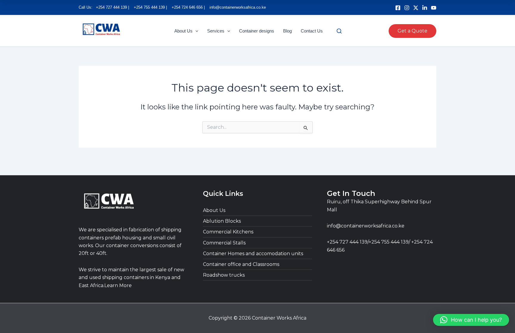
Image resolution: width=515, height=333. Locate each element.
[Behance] (424, 7)
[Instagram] (406, 7)
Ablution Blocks (222, 221)
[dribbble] (433, 7)
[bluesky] (415, 7)
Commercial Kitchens (228, 232)
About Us (183, 30)
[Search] (339, 31)
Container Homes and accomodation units (253, 253)
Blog (287, 30)
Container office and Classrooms (241, 264)
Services (215, 30)
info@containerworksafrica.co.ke (365, 226)
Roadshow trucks (224, 275)
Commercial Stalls (224, 243)
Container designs (256, 30)
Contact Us (312, 30)
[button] (195, 31)
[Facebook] (398, 7)
